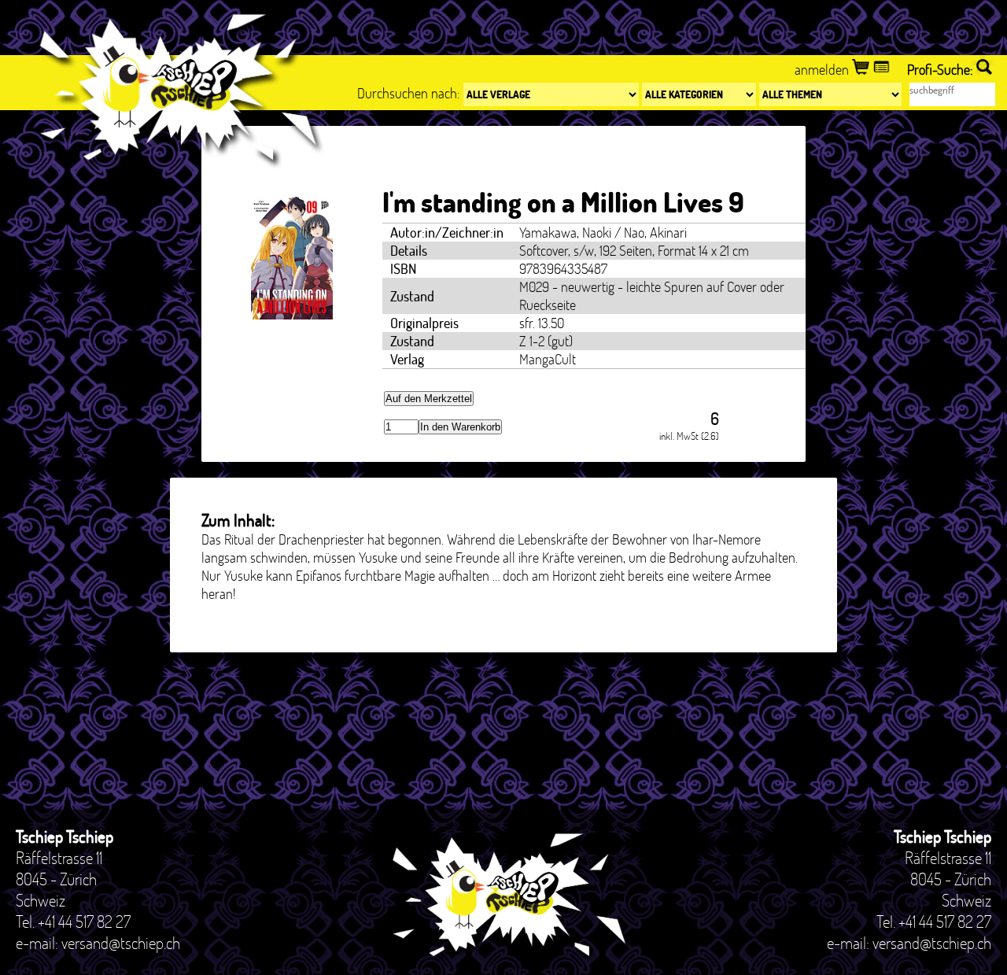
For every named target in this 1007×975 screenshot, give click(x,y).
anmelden (823, 70)
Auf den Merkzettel (428, 398)
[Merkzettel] (883, 70)
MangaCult (547, 359)
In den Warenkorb (460, 427)
